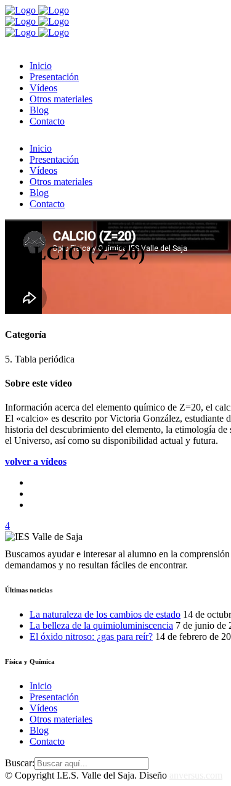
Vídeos (43, 708)
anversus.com (195, 775)
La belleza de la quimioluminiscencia (101, 625)
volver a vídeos (36, 461)
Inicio (41, 686)
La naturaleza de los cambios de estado (105, 614)
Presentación (54, 697)
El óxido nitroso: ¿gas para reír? (91, 636)
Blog (39, 730)
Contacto (47, 741)
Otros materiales (61, 719)
